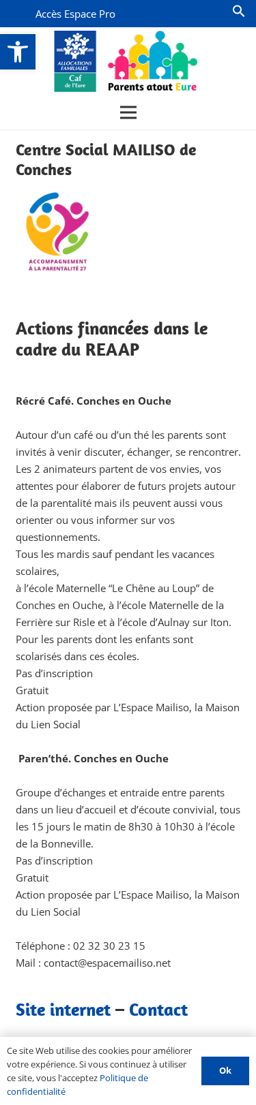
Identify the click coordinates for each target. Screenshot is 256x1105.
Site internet (63, 1009)
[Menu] (128, 112)
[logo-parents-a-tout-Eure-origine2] (127, 61)
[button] (17, 51)
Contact (158, 1009)
